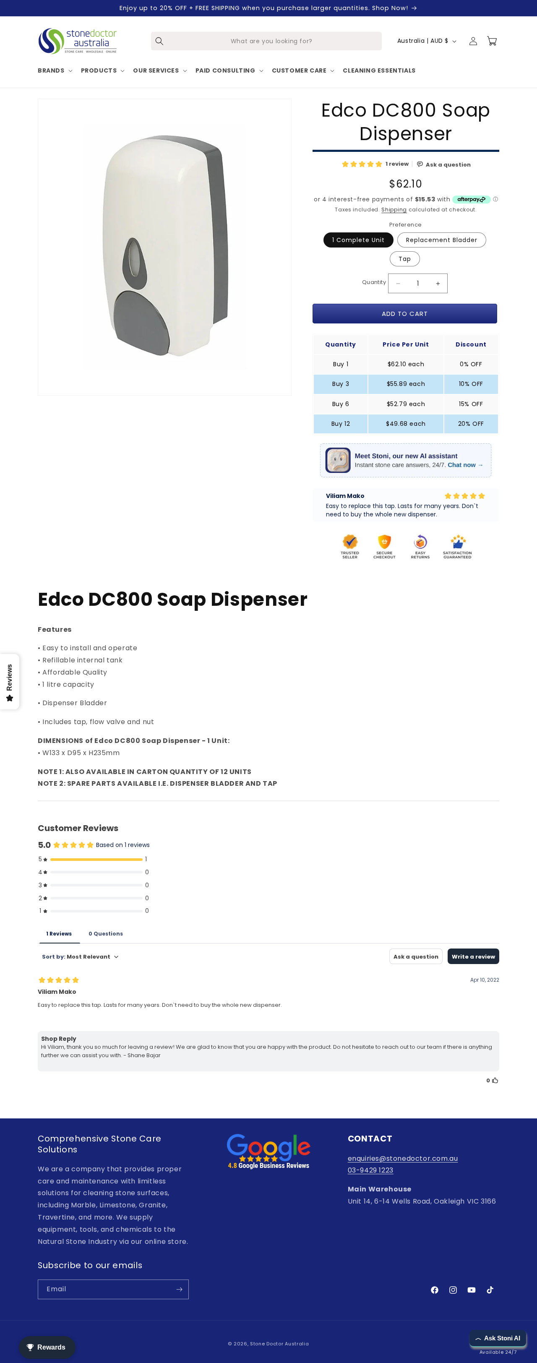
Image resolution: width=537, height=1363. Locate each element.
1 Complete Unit (358, 240)
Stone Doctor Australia (279, 1343)
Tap (405, 259)
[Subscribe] (179, 1289)
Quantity (374, 282)
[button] (54, 70)
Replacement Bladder (441, 240)
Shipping (394, 209)
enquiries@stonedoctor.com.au (403, 1158)
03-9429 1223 (371, 1170)
